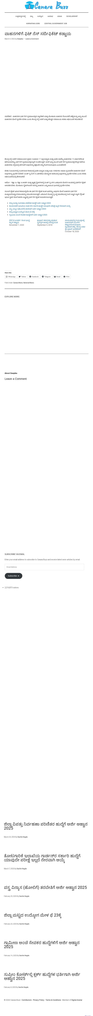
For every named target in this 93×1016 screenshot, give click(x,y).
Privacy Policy (38, 1000)
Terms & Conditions (53, 1000)
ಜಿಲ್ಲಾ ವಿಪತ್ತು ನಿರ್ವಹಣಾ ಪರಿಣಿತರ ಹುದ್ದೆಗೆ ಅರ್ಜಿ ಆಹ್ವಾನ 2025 (30, 203)
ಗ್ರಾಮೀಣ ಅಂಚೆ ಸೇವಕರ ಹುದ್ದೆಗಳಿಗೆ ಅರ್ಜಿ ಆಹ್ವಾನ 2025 (28, 215)
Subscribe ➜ (13, 576)
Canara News (18, 283)
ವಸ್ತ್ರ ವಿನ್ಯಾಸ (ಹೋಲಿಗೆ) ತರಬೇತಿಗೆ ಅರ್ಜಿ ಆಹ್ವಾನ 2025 (27, 209)
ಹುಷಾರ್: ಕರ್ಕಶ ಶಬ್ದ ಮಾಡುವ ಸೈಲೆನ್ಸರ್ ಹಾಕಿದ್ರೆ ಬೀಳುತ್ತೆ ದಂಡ (47, 221)
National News (28, 283)
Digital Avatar (76, 1000)
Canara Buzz (46, 6)
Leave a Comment (32, 39)
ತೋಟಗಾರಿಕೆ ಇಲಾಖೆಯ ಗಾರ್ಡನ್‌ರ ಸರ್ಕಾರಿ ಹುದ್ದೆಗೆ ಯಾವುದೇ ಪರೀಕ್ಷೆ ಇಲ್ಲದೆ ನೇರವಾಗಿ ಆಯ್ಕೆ (39, 206)
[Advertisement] (46, 62)
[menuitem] (20, 226)
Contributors (27, 1000)
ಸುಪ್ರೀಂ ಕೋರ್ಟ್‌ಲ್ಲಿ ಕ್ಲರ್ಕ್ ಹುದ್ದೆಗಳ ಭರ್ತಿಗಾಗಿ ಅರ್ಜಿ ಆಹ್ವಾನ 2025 (42, 976)
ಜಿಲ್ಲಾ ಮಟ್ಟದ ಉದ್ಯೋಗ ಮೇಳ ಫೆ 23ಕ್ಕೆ (22, 212)
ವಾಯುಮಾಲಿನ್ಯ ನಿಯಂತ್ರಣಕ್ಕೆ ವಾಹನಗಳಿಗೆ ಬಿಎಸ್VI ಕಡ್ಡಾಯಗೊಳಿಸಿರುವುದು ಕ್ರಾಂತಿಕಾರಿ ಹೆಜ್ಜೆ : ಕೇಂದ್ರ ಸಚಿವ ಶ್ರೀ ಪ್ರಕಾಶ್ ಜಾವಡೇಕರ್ (75, 224)
